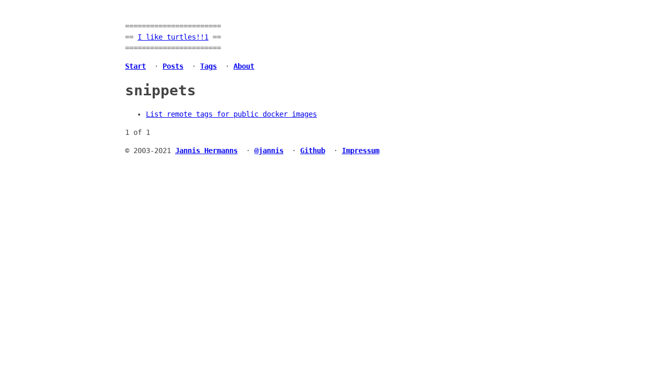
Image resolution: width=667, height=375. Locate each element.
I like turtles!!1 (173, 37)
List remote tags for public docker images (231, 114)
